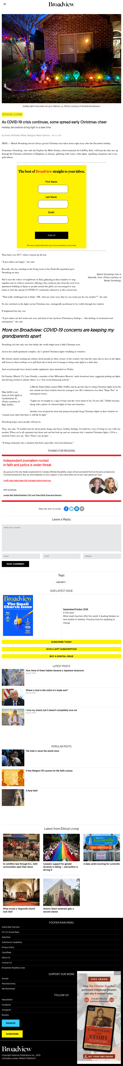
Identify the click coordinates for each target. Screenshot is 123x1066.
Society (61, 582)
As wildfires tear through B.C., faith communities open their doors (20, 865)
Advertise (6, 937)
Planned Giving (8, 983)
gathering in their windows (56, 279)
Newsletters (7, 999)
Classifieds (6, 952)
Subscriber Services (11, 927)
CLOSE (117, 973)
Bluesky (5, 1015)
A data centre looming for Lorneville (101, 863)
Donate (5, 978)
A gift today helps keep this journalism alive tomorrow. (27, 480)
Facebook (6, 1005)
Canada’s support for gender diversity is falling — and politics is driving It (60, 866)
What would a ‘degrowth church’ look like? (19, 910)
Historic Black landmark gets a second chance (58, 910)
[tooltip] (66, 508)
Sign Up (51, 235)
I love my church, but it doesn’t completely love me (51, 710)
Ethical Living (12, 114)
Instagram (6, 1010)
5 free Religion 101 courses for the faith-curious (49, 770)
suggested (99, 376)
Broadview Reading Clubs (13, 968)
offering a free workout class (47, 282)
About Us (6, 957)
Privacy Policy (8, 947)
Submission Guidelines (12, 942)
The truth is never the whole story (42, 750)
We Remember (8, 989)
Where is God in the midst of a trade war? (47, 690)
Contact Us (7, 962)
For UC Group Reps (10, 932)
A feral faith (32, 790)
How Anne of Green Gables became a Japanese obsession (55, 670)
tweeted (115, 400)
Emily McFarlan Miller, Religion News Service (27, 135)
